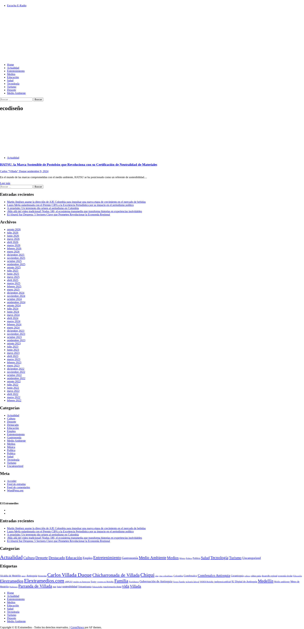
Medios (11, 74)
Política (11, 450)
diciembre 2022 (15, 368)
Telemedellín (97, 587)
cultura (247, 576)
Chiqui (147, 575)
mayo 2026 (13, 238)
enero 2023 (13, 365)
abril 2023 (12, 356)
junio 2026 (13, 235)
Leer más (5, 183)
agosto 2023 (14, 343)
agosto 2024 (14, 305)
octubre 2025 (14, 261)
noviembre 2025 (16, 257)
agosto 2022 (14, 381)
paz (54, 586)
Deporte (11, 89)
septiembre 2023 (16, 340)
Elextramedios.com (44, 580)
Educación (13, 77)
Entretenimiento (16, 70)
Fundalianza (134, 582)
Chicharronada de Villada (116, 575)
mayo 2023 (13, 352)
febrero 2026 (14, 248)
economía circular (285, 576)
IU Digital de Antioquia (244, 581)
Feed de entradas (16, 484)
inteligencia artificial (222, 582)
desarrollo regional (269, 576)
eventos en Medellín (105, 582)
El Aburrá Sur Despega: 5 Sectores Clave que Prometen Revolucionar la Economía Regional (58, 214)
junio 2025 (13, 273)
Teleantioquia (84, 586)
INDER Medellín (207, 582)
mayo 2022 (13, 390)
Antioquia (31, 575)
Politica (11, 453)
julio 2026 (12, 232)
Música (11, 447)
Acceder (11, 480)
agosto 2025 (14, 267)
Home (10, 64)
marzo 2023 (13, 359)
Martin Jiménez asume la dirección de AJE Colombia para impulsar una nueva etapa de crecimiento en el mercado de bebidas (76, 201)
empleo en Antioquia (81, 582)
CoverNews (77, 627)
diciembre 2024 (15, 292)
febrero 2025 (14, 286)
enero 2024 (13, 327)
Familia (121, 580)
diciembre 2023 (15, 330)
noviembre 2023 (16, 333)
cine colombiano (166, 576)
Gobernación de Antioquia (156, 581)
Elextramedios (11, 581)
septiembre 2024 (16, 302)
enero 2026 (13, 251)
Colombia (178, 576)
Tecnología (13, 83)
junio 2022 (13, 387)
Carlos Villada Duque (69, 575)
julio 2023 (12, 346)
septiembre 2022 (16, 378)
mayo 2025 (13, 276)
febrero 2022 (14, 400)
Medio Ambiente (16, 93)
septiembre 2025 (16, 264)
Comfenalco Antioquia (214, 575)
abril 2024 (12, 318)
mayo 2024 (13, 314)
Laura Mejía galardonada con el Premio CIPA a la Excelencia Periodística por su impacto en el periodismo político (70, 205)
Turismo (11, 86)
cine (157, 576)
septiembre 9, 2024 (37, 171)
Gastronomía (14, 437)
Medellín (265, 581)
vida (125, 586)
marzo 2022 (13, 397)
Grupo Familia (179, 582)
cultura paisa (256, 576)
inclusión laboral (192, 582)
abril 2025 (12, 280)
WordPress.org (15, 490)
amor (23, 576)
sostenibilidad (69, 586)
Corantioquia (237, 575)
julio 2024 (12, 308)
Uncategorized (15, 466)
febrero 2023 (14, 362)
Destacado (13, 424)
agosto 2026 (14, 229)
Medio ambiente (282, 581)
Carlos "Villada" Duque (13, 171)
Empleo (11, 431)
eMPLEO (68, 582)
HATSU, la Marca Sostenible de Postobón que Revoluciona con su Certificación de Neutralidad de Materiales (78, 164)
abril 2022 (12, 394)
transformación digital (112, 587)
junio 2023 (13, 349)
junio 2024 (13, 311)
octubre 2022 (14, 375)
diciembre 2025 (15, 254)
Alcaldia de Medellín (10, 575)
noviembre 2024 (16, 295)
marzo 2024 (13, 321)
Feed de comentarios (18, 487)
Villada (135, 586)
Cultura (11, 418)
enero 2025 (13, 289)
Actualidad (13, 67)
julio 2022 (12, 384)
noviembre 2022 (16, 371)
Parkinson (14, 587)
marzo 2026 (13, 245)
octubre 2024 (14, 299)
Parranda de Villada (35, 586)
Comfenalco (190, 575)
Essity (94, 581)
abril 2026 (12, 242)
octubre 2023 (14, 337)
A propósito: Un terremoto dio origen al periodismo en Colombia (43, 208)
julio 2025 (12, 270)
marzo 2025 (13, 283)
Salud (10, 80)
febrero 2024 (14, 324)
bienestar (42, 575)
